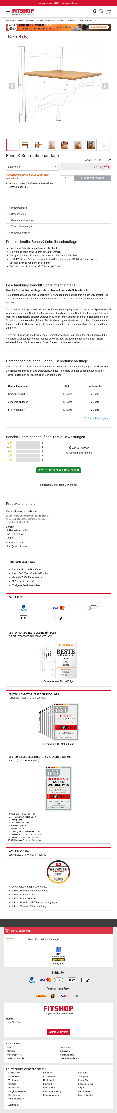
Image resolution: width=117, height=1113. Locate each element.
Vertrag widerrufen (58, 1031)
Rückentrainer (15, 1095)
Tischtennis (13, 1080)
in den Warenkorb (92, 178)
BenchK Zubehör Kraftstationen (83, 20)
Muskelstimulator (86, 1095)
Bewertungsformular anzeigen (58, 470)
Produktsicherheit (20, 232)
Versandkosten (14, 1055)
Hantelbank (48, 1080)
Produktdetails (19, 207)
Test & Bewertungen (22, 226)
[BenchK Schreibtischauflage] (16, 939)
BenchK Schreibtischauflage (43, 939)
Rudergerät (13, 1076)
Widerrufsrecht (67, 1055)
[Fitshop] (23, 11)
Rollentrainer (49, 1087)
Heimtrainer (14, 1087)
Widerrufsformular (16, 1058)
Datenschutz (66, 1047)
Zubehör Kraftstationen (57, 20)
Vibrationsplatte (16, 1098)
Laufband (83, 1072)
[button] (12, 145)
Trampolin (83, 1076)
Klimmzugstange (51, 1095)
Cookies (11, 1051)
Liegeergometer (85, 1084)
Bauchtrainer (84, 1091)
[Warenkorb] (109, 12)
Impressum (65, 1051)
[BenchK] (17, 36)
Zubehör (40, 20)
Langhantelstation (17, 1091)
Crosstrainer (14, 1072)
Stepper (82, 1087)
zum (14, 1022)
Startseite (10, 20)
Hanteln (12, 1084)
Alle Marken (13, 1105)
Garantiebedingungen (22, 220)
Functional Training (52, 1091)
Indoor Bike (83, 1080)
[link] (24, 608)
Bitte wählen (14, 166)
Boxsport (47, 1084)
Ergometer (48, 1072)
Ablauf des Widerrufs (69, 1058)
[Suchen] (101, 11)
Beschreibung (18, 214)
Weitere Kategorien (25, 20)
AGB (9, 1047)
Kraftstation (49, 1076)
